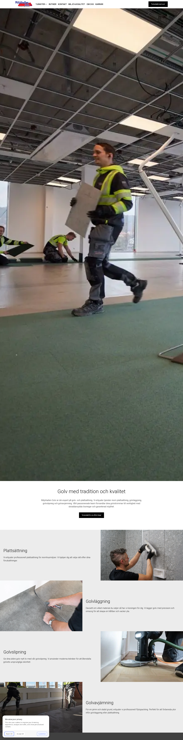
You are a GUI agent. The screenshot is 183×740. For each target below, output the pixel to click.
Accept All (20, 734)
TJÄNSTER (40, 4)
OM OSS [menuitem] (90, 4)
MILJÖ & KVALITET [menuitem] (76, 4)
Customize (42, 734)
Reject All (9, 734)
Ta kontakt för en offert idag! (91, 515)
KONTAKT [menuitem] (62, 4)
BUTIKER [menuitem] (52, 4)
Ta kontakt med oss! (158, 4)
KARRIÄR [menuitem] (99, 4)
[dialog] (26, 726)
